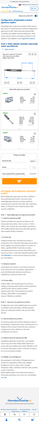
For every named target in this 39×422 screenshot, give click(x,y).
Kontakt (34, 409)
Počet (4, 167)
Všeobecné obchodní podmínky (9, 409)
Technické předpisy (25, 409)
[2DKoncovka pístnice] (30, 82)
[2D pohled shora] (32, 54)
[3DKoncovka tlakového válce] (8, 82)
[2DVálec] (18, 82)
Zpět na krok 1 (10, 49)
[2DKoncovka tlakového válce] (5, 82)
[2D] (34, 94)
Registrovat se (16, 411)
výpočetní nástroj (28, 38)
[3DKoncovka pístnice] (33, 82)
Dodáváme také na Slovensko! (29, 4)
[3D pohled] (35, 54)
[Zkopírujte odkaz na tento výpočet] (15, 414)
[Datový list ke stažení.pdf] (5, 414)
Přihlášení (24, 411)
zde (5, 377)
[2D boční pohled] (29, 54)
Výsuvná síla (6, 161)
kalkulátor (7, 255)
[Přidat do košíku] (19, 181)
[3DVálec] (21, 82)
